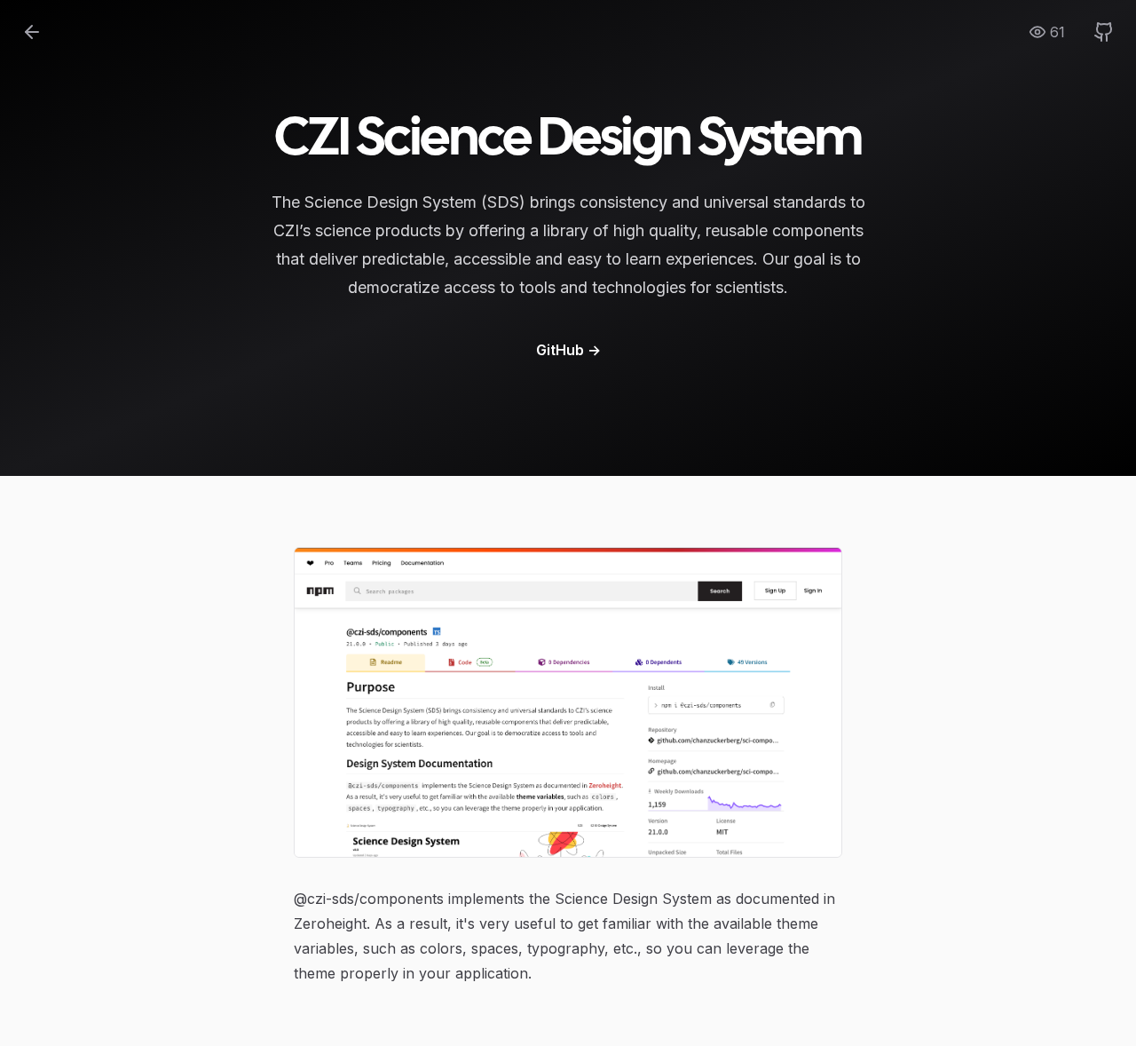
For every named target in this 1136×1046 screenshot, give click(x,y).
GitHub (568, 350)
